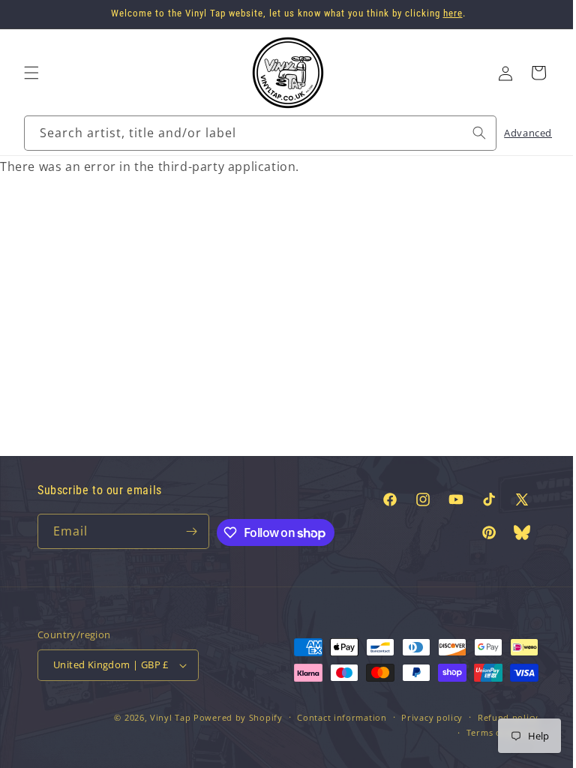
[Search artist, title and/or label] (468, 132)
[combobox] (254, 133)
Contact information (330, 717)
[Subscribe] (186, 531)
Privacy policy (421, 717)
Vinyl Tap (159, 717)
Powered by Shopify (227, 717)
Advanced (517, 133)
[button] (31, 72)
